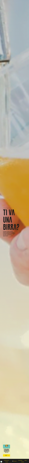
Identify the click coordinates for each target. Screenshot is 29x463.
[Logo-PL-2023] (14, 461)
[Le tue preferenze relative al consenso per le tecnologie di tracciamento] (1, 461)
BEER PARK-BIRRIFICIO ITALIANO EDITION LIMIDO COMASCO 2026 (6, 450)
